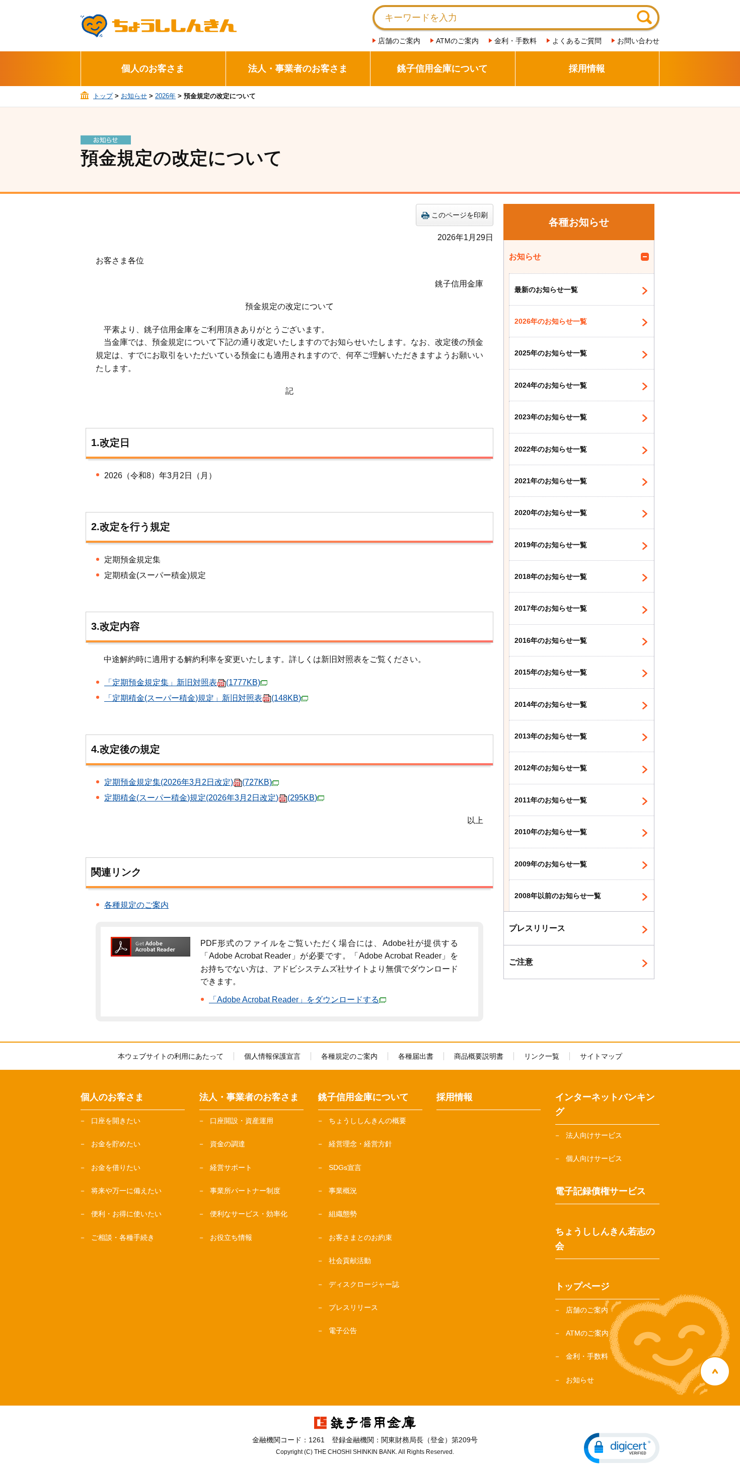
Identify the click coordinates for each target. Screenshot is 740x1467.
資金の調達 (227, 1144)
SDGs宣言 (345, 1167)
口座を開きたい (115, 1121)
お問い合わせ (638, 41)
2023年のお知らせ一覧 (550, 417)
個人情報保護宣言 (272, 1056)
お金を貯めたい (115, 1144)
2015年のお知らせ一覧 (550, 672)
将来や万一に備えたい (126, 1191)
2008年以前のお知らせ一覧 (557, 896)
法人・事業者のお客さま (298, 68)
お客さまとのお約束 (360, 1237)
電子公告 (343, 1331)
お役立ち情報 (231, 1237)
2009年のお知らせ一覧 (550, 864)
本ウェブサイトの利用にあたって (171, 1056)
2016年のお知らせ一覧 (550, 640)
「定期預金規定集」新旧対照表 (182, 682)
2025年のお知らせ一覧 (550, 353)
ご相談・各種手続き (123, 1237)
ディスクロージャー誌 (364, 1284)
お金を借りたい (115, 1167)
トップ (103, 96)
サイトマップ (601, 1056)
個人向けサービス (594, 1158)
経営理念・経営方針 (360, 1144)
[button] (621, 1448)
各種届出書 (415, 1056)
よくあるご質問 (577, 41)
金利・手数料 (515, 41)
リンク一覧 (541, 1056)
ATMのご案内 (457, 41)
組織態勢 (343, 1214)
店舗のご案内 (399, 41)
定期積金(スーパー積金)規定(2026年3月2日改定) (210, 797)
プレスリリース (537, 928)
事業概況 (343, 1191)
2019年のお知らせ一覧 (550, 545)
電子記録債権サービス (600, 1191)
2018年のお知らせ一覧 (550, 576)
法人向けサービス (594, 1135)
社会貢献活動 (350, 1261)
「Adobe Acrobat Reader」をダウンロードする (294, 999)
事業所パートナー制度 (245, 1191)
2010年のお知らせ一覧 (550, 832)
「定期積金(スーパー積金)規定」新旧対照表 (202, 698)
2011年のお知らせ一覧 (550, 800)
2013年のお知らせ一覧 (550, 736)
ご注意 (521, 962)
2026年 (165, 96)
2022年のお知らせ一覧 (550, 449)
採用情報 (587, 68)
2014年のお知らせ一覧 (550, 704)
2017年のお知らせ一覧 (550, 608)
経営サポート (231, 1167)
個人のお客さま (153, 68)
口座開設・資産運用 (241, 1121)
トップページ (582, 1286)
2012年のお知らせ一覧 (550, 768)
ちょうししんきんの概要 (367, 1121)
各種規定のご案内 (136, 905)
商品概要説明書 (478, 1056)
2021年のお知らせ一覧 (550, 481)
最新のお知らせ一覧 (546, 289)
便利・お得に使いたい (126, 1214)
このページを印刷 (459, 215)
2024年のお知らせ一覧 (550, 385)
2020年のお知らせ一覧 (550, 512)
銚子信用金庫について (442, 68)
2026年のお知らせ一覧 (550, 321)
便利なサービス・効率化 (248, 1214)
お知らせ (134, 96)
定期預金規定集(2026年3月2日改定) (188, 782)
